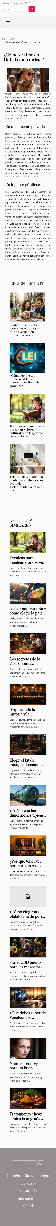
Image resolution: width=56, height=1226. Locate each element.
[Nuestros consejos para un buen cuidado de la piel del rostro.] (28, 1047)
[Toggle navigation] (8, 21)
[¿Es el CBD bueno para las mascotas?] (28, 946)
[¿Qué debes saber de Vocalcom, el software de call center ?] (28, 997)
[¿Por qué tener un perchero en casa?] (28, 845)
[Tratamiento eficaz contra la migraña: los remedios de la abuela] (28, 1098)
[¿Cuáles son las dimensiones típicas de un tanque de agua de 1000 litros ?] (28, 795)
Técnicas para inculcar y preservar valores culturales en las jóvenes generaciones (27, 431)
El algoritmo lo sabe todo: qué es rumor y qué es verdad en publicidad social (24, 330)
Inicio (4, 38)
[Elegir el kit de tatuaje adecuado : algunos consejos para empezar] (28, 744)
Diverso (13, 38)
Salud (28, 1206)
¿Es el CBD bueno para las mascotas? (26, 964)
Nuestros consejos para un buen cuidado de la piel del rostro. (28, 1070)
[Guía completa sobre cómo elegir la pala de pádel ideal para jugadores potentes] (28, 592)
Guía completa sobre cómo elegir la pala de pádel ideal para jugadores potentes (28, 615)
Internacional (28, 1198)
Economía (28, 1191)
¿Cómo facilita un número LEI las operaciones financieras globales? (27, 381)
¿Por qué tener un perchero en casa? (26, 863)
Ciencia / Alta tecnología (28, 1176)
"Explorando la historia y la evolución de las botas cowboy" (23, 716)
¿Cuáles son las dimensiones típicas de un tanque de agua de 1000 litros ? (27, 818)
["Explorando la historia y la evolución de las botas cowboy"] (28, 693)
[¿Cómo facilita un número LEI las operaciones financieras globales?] (27, 358)
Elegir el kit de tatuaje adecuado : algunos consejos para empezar (25, 767)
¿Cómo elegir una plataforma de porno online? (28, 916)
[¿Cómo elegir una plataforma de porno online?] (28, 896)
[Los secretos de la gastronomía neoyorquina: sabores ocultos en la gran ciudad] (28, 643)
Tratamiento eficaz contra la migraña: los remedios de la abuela (26, 1121)
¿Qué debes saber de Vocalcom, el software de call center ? (28, 1020)
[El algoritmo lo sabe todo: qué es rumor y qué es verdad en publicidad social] (27, 307)
